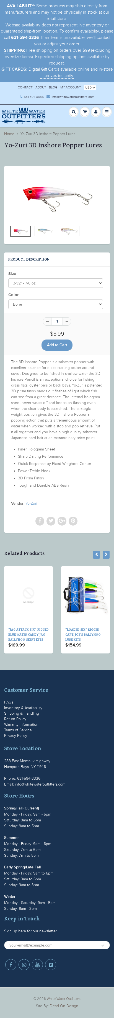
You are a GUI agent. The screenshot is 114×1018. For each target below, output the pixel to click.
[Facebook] (10, 964)
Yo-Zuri (31, 503)
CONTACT (25, 87)
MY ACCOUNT (70, 87)
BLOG (53, 87)
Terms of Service (18, 730)
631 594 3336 (34, 97)
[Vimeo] (50, 964)
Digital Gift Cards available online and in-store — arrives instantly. (57, 72)
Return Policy (15, 719)
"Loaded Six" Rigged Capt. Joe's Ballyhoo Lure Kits (76, 634)
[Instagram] (24, 964)
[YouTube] (37, 964)
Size (12, 274)
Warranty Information (21, 724)
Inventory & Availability (23, 707)
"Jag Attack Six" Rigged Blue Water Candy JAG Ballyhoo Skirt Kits (21, 634)
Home (9, 134)
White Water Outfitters (64, 999)
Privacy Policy (15, 735)
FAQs (8, 702)
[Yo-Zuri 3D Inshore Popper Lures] (57, 197)
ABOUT (40, 87)
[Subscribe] (103, 945)
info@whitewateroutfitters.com (72, 97)
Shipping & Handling (21, 713)
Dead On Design (64, 1006)
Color (13, 295)
